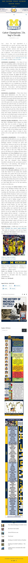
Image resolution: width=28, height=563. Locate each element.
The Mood (15, 1)
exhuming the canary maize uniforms (15, 228)
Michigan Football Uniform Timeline (17, 540)
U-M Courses (9, 1)
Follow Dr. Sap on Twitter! (8, 257)
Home (3, 1)
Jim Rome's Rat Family (13, 528)
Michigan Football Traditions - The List (16, 544)
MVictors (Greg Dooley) (8, 294)
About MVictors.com (13, 532)
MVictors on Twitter (10, 259)
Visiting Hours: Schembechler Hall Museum (16, 548)
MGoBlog (17, 3)
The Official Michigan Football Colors (17, 524)
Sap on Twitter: (17, 59)
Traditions (11, 3)
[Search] (24, 330)
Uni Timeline (22, 1)
